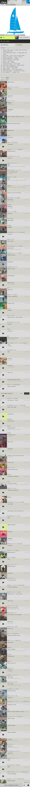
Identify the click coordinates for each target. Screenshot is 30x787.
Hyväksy (27, 393)
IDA (3, 2)
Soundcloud (5, 45)
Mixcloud (20, 45)
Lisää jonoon (26, 87)
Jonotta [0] (27, 782)
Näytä (7, 77)
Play (4, 37)
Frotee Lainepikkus (11, 4)
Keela (21, 393)
